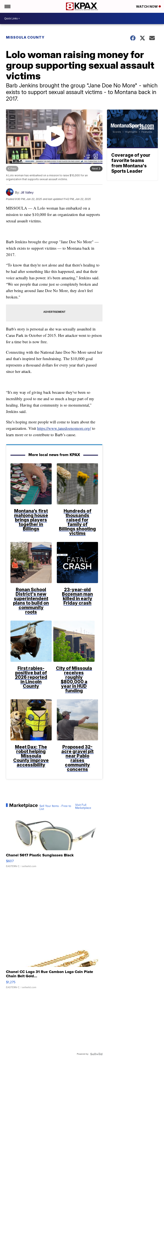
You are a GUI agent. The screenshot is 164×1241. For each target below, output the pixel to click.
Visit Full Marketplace (83, 806)
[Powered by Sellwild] (96, 1054)
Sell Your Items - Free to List (55, 808)
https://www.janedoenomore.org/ (64, 428)
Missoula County (25, 37)
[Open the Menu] (7, 6)
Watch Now (147, 6)
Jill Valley (27, 192)
